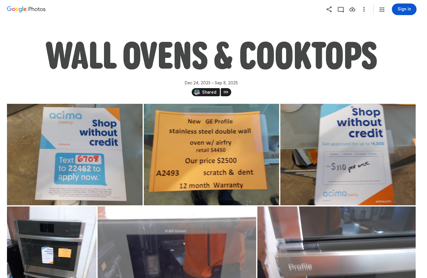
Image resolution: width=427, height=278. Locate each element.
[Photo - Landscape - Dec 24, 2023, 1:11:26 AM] (211, 154)
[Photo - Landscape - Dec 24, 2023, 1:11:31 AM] (348, 154)
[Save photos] (352, 9)
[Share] (329, 9)
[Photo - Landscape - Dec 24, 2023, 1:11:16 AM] (75, 154)
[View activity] (341, 9)
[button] (382, 9)
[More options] (364, 9)
